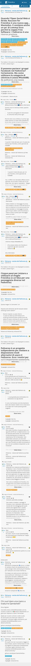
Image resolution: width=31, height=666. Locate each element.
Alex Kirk (20, 45)
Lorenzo (4, 328)
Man (8, 393)
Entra (25, 2)
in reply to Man (5, 388)
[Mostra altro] (12, 6)
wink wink (16, 433)
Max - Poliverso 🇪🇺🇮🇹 (19, 127)
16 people (4, 367)
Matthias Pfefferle (6, 43)
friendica (9, 40)
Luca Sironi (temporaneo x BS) (8, 327)
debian (10, 38)
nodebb (3, 42)
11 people (4, 93)
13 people (4, 91)
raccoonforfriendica (12, 42)
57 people (4, 50)
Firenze (13, 136)
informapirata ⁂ (22, 42)
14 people (4, 292)
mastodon (4, 38)
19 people (4, 52)
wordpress (16, 38)
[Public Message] (21, 12)
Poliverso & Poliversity (7, 331)
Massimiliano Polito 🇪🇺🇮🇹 (13, 105)
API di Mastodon (18, 437)
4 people (3, 633)
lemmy (3, 40)
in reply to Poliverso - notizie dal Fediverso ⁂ (12, 132)
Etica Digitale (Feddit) (16, 628)
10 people (4, 294)
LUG (15, 616)
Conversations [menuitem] (5, 6)
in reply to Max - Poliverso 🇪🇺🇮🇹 (9, 99)
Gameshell (23, 611)
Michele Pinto (5, 45)
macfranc (13, 45)
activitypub (23, 38)
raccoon (15, 40)
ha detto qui (11, 316)
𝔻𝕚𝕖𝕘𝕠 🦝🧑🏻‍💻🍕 (5, 46)
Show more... (15, 36)
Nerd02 (9, 467)
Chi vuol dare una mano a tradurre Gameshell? (13, 602)
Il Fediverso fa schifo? (13, 328)
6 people (8, 419)
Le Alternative (17, 84)
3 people (3, 631)
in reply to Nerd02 (7, 461)
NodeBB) (24, 77)
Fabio (26, 477)
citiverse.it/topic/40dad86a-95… (14, 241)
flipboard (22, 40)
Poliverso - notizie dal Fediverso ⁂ (16, 138)
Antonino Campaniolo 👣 (11, 588)
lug (2, 628)
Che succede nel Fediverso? (19, 43)
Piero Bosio (20, 327)
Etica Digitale (5, 607)
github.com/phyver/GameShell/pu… (11, 625)
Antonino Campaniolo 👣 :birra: (15, 565)
